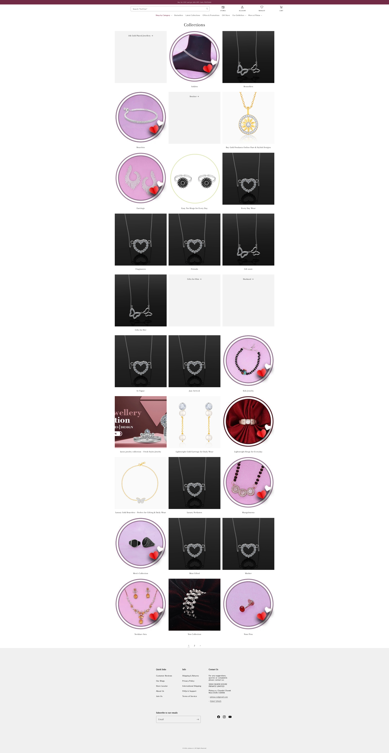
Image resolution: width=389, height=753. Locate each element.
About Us (160, 691)
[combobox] (170, 8)
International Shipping (191, 686)
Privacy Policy (188, 681)
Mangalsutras (248, 512)
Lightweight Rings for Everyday (248, 452)
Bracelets (141, 147)
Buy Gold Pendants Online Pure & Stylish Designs (248, 147)
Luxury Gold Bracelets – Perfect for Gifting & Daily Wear (140, 512)
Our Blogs (160, 681)
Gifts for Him (193, 279)
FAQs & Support (189, 691)
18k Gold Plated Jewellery (139, 35)
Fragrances (141, 269)
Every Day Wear (248, 208)
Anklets (194, 86)
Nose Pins (248, 634)
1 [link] (188, 646)
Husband (247, 279)
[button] (163, 15)
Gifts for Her (140, 330)
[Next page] (200, 645)
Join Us (159, 696)
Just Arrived (194, 391)
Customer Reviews (164, 676)
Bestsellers (248, 86)
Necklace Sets (141, 634)
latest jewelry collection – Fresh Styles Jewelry (140, 452)
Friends (194, 269)
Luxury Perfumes (194, 512)
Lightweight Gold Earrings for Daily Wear (194, 452)
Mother (248, 573)
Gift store (248, 269)
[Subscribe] (198, 719)
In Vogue (141, 391)
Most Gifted (194, 573)
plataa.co (191, 748)
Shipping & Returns (190, 676)
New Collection (194, 634)
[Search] (207, 8)
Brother (193, 96)
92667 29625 (215, 701)
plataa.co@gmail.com (219, 697)
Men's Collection (140, 573)
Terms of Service (189, 696)
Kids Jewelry (248, 391)
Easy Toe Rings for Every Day (194, 208)
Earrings (141, 208)
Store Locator (162, 686)
